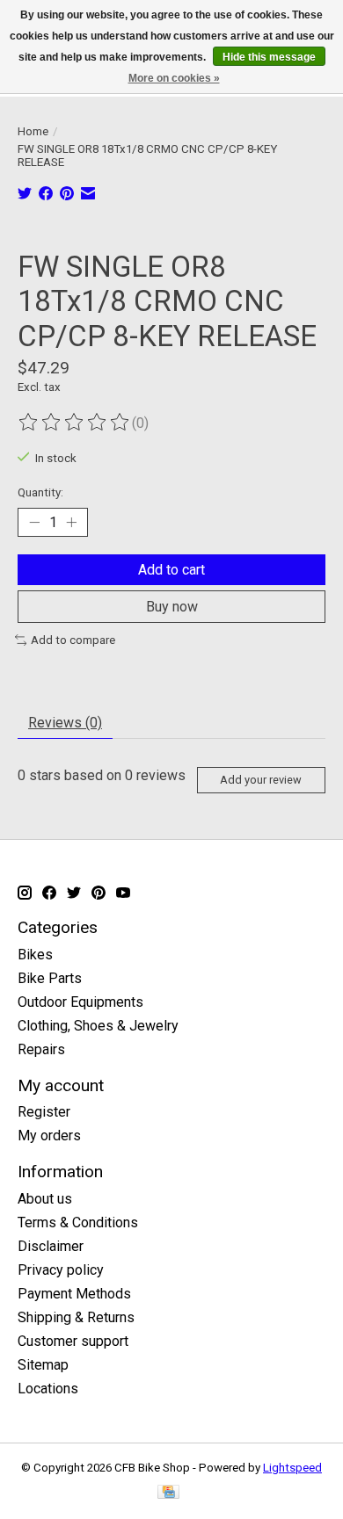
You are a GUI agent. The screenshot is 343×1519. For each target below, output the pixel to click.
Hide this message (269, 57)
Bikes (35, 954)
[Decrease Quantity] (34, 522)
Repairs (41, 1049)
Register (44, 1111)
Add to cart (171, 569)
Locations (48, 1388)
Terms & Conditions (78, 1222)
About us (45, 1198)
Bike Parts (50, 978)
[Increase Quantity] (71, 522)
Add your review (261, 779)
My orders (49, 1135)
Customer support (73, 1341)
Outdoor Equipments (80, 1002)
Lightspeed (292, 1467)
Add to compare (73, 640)
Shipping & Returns (76, 1317)
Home (33, 131)
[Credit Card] (168, 1493)
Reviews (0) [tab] (65, 722)
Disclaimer (51, 1246)
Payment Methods (74, 1293)
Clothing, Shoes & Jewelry (98, 1025)
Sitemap (43, 1364)
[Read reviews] (75, 422)
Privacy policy (61, 1270)
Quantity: (40, 492)
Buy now (172, 606)
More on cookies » (174, 78)
